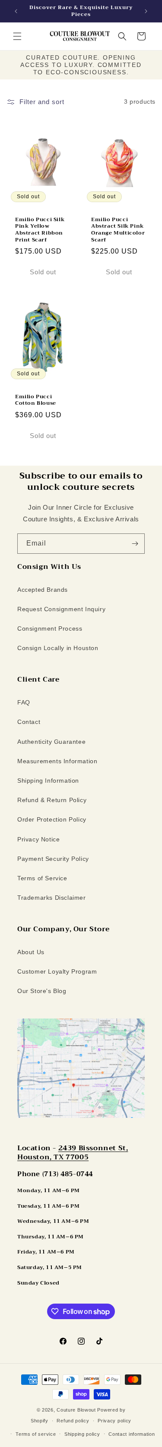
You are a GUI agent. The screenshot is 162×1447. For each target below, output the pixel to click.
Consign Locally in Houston (57, 647)
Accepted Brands (42, 589)
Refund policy (73, 1420)
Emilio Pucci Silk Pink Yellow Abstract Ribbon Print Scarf (39, 229)
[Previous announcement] (15, 11)
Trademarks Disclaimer (51, 897)
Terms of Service (42, 878)
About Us (30, 952)
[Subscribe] (134, 543)
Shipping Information (48, 780)
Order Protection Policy (51, 819)
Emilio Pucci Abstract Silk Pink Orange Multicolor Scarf (118, 229)
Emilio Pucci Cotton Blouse (35, 400)
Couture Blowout (76, 1409)
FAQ (23, 702)
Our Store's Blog (42, 990)
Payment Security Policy (53, 858)
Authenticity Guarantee (51, 741)
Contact (28, 721)
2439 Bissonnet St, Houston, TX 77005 (72, 1152)
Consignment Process (49, 628)
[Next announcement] (146, 11)
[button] (17, 36)
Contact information (131, 1434)
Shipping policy (82, 1434)
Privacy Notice (38, 839)
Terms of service (36, 1434)
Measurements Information (57, 761)
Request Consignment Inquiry (61, 609)
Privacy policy (114, 1420)
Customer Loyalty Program (57, 971)
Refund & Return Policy (51, 799)
